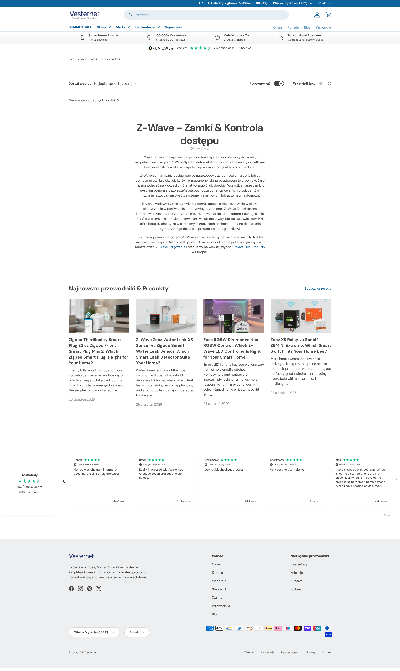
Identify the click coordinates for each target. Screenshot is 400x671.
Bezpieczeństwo (290, 652)
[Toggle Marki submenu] (128, 27)
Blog (307, 27)
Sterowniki (220, 589)
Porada (293, 27)
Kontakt (217, 572)
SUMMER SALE (80, 27)
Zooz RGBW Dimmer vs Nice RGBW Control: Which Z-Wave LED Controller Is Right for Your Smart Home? (232, 348)
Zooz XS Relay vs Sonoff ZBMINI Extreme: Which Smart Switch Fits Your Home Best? (301, 345)
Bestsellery (299, 564)
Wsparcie (323, 27)
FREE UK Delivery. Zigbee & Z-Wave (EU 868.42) (233, 3)
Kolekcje (297, 572)
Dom (71, 59)
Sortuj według (80, 83)
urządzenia (170, 247)
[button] (328, 14)
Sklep (101, 27)
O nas (277, 27)
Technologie (145, 27)
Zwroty (217, 597)
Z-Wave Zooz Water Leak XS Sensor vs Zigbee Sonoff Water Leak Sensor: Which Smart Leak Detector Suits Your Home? (164, 351)
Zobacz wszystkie (318, 288)
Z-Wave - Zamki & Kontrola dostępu (99, 59)
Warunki (249, 652)
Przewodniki (221, 606)
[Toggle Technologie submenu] (158, 27)
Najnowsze (173, 27)
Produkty (248, 247)
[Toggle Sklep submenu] (109, 27)
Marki (120, 27)
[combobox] (206, 15)
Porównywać (260, 83)
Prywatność (268, 652)
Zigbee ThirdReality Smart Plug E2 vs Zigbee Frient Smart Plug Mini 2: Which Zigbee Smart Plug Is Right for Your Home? (98, 351)
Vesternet (91, 652)
